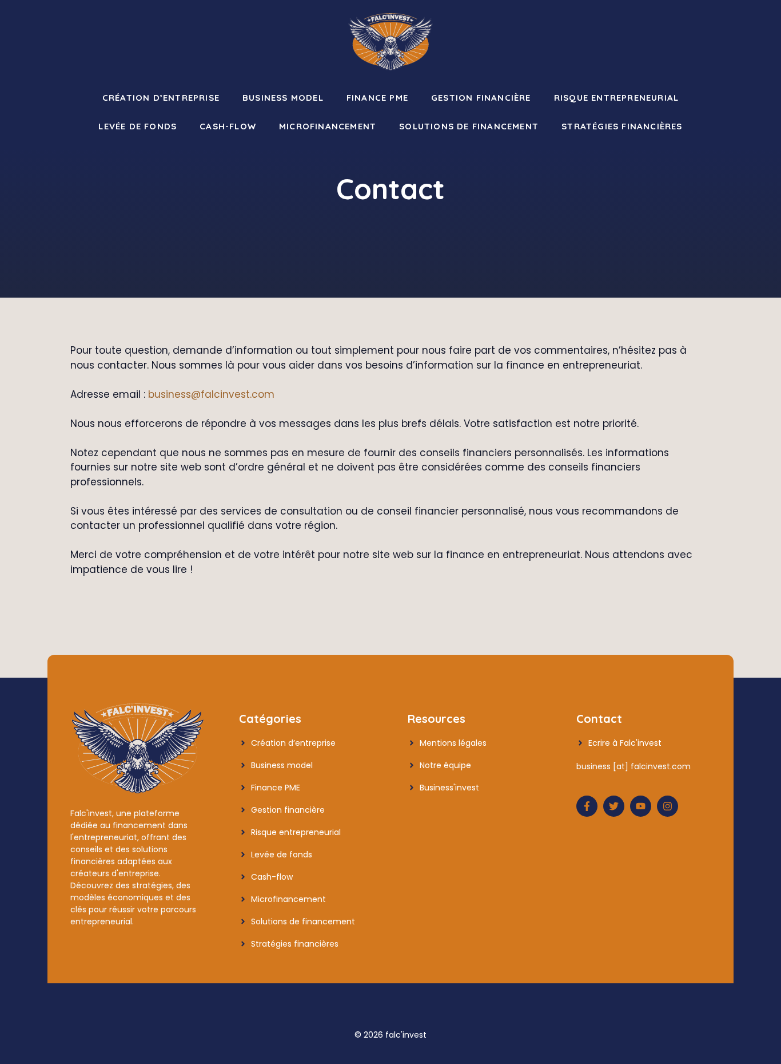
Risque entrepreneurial (616, 97)
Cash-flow (228, 126)
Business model (283, 97)
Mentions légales (453, 743)
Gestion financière (481, 97)
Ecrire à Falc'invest (625, 743)
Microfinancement (327, 126)
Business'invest (449, 787)
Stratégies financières (621, 126)
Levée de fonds (137, 126)
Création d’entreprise (161, 97)
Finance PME (377, 97)
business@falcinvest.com (211, 394)
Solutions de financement (469, 126)
